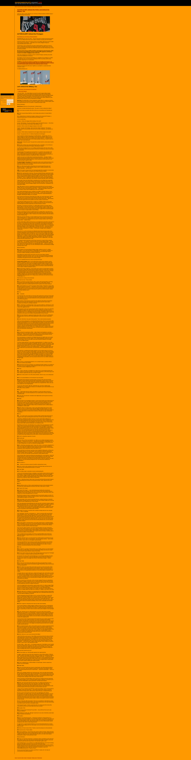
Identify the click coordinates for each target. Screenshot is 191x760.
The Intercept (33, 89)
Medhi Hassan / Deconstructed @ (24, 89)
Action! (25, 6)
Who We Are (40, 6)
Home (16, 6)
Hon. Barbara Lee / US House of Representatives (27, 36)
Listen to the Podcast (22, 91)
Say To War (21, 6)
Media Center (34, 6)
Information (29, 6)
